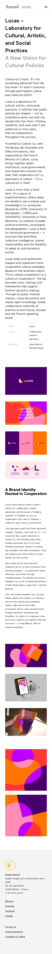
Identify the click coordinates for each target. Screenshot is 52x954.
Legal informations (14, 932)
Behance (9, 901)
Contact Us (10, 927)
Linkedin (9, 916)
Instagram (9, 906)
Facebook (10, 911)
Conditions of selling (15, 937)
